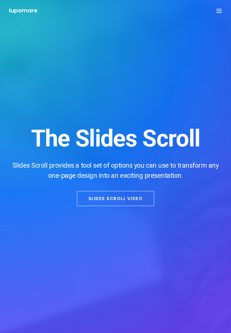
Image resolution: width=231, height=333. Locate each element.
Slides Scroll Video (115, 198)
